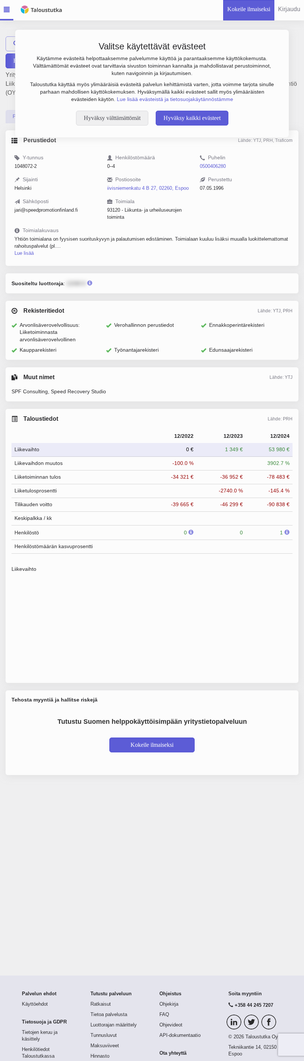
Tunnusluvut (103, 1035)
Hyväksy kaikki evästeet (192, 118)
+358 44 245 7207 (254, 1005)
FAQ (164, 1014)
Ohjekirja (168, 1004)
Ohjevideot (170, 1025)
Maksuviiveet (104, 1045)
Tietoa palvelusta (108, 1014)
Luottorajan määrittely (113, 1025)
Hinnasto (99, 1056)
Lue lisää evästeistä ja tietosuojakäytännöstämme (175, 99)
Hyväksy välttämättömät (112, 118)
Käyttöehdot (35, 1004)
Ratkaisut (100, 1004)
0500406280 (213, 166)
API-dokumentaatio (180, 1035)
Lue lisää (24, 253)
